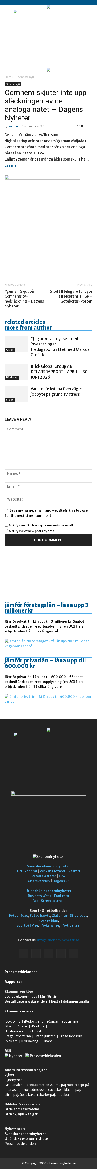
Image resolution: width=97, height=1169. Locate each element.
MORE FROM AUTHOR (28, 327)
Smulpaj (60, 1084)
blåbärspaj (72, 1089)
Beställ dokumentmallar (70, 1001)
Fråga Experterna (18, 1036)
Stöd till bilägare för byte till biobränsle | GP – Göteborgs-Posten (71, 296)
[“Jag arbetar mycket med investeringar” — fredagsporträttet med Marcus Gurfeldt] (16, 344)
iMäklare (11, 1041)
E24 (62, 876)
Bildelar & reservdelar (22, 1109)
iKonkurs (37, 1026)
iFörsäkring (29, 1041)
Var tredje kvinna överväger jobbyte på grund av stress (56, 391)
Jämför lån (48, 996)
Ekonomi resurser (20, 1011)
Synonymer (13, 1079)
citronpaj (11, 1094)
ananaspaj (12, 1089)
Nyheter (15, 1056)
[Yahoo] (73, 953)
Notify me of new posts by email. (33, 531)
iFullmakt (34, 1031)
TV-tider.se (70, 925)
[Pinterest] (31, 262)
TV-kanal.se (49, 925)
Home (9, 77)
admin (13, 126)
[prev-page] (6, 411)
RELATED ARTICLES (25, 322)
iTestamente (14, 1031)
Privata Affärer (44, 876)
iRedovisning (33, 1021)
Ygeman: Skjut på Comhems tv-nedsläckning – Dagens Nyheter (24, 298)
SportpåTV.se (27, 925)
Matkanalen (14, 1084)
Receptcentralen (36, 1084)
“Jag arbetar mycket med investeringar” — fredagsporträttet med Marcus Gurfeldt (60, 346)
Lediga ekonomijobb (21, 996)
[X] (20, 262)
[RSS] (48, 953)
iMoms (22, 1026)
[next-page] (8, 411)
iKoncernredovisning (62, 1021)
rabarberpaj (46, 1094)
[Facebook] (9, 262)
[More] (53, 262)
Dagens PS (61, 881)
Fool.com (61, 896)
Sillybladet (78, 915)
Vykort (9, 1075)
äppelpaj (63, 1094)
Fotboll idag (18, 915)
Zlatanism (60, 915)
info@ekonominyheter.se (58, 940)
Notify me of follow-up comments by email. (41, 525)
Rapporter (13, 982)
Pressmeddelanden (21, 972)
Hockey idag (48, 920)
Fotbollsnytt (40, 915)
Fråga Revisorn (70, 1036)
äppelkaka (27, 1094)
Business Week (39, 896)
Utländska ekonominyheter (48, 891)
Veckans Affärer (52, 871)
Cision (9, 349)
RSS (8, 1051)
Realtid (74, 871)
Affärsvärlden (39, 881)
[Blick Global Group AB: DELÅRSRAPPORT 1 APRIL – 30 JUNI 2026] (16, 372)
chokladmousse (34, 1089)
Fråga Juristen (45, 1036)
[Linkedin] (36, 953)
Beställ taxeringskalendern (26, 1001)
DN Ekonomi (27, 871)
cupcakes (55, 1089)
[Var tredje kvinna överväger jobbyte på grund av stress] (16, 394)
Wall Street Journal (48, 901)
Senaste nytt (26, 77)
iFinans (47, 1041)
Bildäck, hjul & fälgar (21, 1114)
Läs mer (11, 165)
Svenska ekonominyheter (48, 866)
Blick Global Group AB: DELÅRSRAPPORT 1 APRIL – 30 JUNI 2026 (59, 372)
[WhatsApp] (42, 262)
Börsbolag (11, 377)
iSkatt (9, 1026)
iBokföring (12, 1021)
